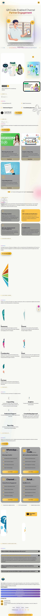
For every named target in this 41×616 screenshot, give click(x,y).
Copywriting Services (7, 179)
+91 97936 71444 (7, 599)
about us (18, 606)
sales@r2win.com (7, 600)
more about (18, 111)
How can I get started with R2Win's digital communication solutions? (18, 569)
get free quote (30, 190)
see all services (5, 128)
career (22, 606)
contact (26, 606)
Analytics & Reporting (27, 150)
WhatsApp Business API (7, 150)
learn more (10, 470)
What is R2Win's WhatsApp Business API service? (14, 549)
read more (9, 157)
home (13, 606)
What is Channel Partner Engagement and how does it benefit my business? (18, 565)
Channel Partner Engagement (20, 592)
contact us (4, 442)
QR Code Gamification (20, 590)
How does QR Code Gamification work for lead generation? (16, 554)
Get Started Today (6, 251)
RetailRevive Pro (20, 594)
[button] (39, 2)
